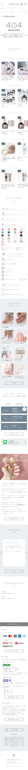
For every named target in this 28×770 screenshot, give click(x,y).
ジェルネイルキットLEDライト (13, 8)
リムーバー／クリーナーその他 (14, 12)
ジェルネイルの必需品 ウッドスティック (7, 377)
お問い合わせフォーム (14, 739)
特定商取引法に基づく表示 (16, 759)
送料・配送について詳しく (14, 697)
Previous (1, 69)
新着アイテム (3, 8)
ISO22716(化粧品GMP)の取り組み (12, 762)
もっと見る (14, 383)
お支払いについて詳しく (14, 650)
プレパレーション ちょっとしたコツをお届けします (7, 359)
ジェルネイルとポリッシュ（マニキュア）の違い (20, 377)
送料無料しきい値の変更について (8, 597)
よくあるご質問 (14, 729)
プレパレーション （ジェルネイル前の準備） (7, 326)
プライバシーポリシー (10, 761)
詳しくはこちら (14, 434)
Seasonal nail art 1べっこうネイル (18, 359)
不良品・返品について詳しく (14, 719)
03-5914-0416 (14, 744)
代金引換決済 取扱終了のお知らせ (8, 592)
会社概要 (8, 759)
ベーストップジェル (22, 8)
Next (26, 68)
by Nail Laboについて (14, 518)
